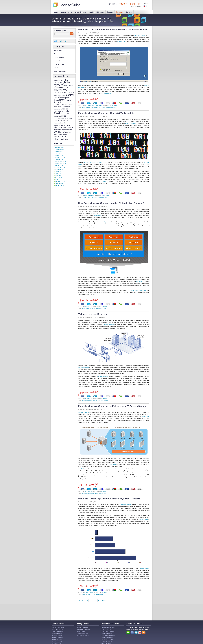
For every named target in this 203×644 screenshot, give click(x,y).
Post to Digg (108, 102)
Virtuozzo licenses (83, 367)
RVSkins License (106, 629)
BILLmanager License (83, 635)
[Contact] (129, 12)
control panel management (138, 290)
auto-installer (62, 80)
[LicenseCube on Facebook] (132, 632)
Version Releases (60, 71)
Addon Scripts (58, 50)
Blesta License (81, 631)
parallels (65, 111)
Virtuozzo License (57, 633)
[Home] (55, 12)
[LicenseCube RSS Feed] (143, 632)
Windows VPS (121, 41)
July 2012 (58, 151)
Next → (104, 600)
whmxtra (65, 139)
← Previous (83, 600)
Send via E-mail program (127, 102)
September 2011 (60, 167)
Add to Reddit (139, 102)
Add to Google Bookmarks (114, 102)
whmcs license (61, 136)
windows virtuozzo (111, 107)
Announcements (59, 54)
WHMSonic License (107, 637)
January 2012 (59, 159)
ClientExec (61, 90)
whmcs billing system (60, 134)
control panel (145, 416)
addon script (85, 107)
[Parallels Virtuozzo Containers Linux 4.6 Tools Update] (106, 113)
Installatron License (57, 637)
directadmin (64, 102)
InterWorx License (57, 639)
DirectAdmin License (58, 631)
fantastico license (67, 104)
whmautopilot (68, 129)
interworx (66, 107)
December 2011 (60, 161)
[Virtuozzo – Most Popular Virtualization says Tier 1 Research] (109, 499)
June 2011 (58, 173)
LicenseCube (58, 111)
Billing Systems (59, 57)
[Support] (110, 12)
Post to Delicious (101, 102)
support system (65, 125)
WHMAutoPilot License (83, 629)
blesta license (69, 88)
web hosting (60, 129)
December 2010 (60, 185)
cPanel (62, 100)
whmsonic (58, 139)
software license (63, 123)
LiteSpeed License (107, 641)
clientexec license (62, 92)
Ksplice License (144, 568)
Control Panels (59, 61)
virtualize (84, 594)
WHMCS (60, 132)
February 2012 (60, 157)
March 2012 (59, 155)
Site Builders (58, 68)
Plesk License (60, 117)
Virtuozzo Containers (131, 123)
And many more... (57, 643)
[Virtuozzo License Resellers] (92, 314)
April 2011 (58, 177)
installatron (58, 107)
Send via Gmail (133, 102)
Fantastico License (57, 635)
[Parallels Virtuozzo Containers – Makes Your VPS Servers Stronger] (112, 406)
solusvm (57, 125)
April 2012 (58, 153)
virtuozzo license (68, 127)
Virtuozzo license (143, 519)
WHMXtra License (107, 633)
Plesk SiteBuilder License (109, 627)
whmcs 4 (69, 132)
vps (55, 129)
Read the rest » (108, 93)
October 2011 (59, 165)
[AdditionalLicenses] (96, 12)
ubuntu (89, 197)
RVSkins (69, 118)
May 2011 (58, 175)
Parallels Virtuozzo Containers (93, 162)
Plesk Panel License (57, 629)
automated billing (59, 83)
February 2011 (60, 181)
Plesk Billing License (82, 627)
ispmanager (58, 109)
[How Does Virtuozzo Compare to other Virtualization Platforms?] (111, 203)
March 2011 (59, 179)
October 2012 (59, 147)
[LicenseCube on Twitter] (136, 632)
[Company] (119, 12)
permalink (114, 105)
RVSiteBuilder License (108, 631)
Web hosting (82, 469)
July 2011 (58, 171)
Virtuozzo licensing (139, 35)
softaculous (60, 120)
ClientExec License (82, 633)
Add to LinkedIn (95, 102)
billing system (62, 84)
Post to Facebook (82, 102)
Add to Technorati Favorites (120, 102)
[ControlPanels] (66, 12)
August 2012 (59, 149)
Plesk (57, 113)
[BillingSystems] (80, 12)
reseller (64, 118)
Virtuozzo (58, 127)
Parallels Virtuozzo (108, 324)
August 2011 (59, 169)
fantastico (58, 104)
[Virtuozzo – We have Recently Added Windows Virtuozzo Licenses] (112, 29)
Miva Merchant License (108, 635)
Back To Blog (63, 41)
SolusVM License (57, 641)
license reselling (103, 376)
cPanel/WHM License (58, 627)
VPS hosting (102, 181)
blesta (62, 87)
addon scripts (85, 308)
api (55, 80)
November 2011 (60, 163)
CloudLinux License (107, 639)
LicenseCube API (59, 64)
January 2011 (59, 183)
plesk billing (64, 113)
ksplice (65, 109)
